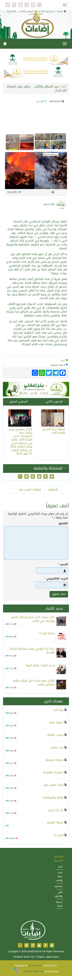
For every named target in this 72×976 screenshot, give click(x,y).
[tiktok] (39, 5)
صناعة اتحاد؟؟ (47, 633)
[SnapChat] (33, 5)
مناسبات (58, 886)
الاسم (63, 564)
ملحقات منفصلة (54, 760)
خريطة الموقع (55, 822)
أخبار (63, 86)
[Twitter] (8, 5)
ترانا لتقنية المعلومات (33, 971)
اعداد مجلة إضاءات (59, 876)
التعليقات (53, 489)
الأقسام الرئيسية (58, 858)
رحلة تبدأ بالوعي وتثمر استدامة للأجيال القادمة (32, 650)
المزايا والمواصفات (52, 797)
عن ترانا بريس (55, 810)
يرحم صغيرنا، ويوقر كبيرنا (40, 665)
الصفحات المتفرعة (53, 772)
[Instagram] (27, 5)
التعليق (63, 523)
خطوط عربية (56, 722)
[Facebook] (14, 5)
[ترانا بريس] (16, 971)
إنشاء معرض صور (53, 785)
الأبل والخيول (58, 894)
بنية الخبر (58, 710)
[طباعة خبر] (53, 192)
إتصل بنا (58, 835)
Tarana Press (35, 966)
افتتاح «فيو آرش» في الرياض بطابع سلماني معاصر (34, 682)
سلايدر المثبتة (55, 734)
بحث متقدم (57, 747)
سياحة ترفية (59, 904)
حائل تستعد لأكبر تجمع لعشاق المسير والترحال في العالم (33, 619)
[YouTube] (21, 5)
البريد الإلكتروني (56, 579)
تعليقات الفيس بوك (29, 489)
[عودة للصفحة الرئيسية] (32, 930)
